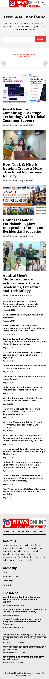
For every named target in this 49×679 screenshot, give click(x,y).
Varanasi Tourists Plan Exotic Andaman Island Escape (24, 377)
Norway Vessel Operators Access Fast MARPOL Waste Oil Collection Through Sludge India (24, 451)
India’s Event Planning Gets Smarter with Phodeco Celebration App (22, 388)
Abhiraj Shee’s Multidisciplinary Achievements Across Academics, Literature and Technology (21, 283)
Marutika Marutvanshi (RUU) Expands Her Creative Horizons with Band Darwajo (23, 424)
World (6, 643)
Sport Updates (9, 653)
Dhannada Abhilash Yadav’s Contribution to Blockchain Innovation (24, 366)
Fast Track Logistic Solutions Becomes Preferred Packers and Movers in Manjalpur (24, 491)
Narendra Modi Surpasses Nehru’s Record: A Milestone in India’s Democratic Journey (21, 411)
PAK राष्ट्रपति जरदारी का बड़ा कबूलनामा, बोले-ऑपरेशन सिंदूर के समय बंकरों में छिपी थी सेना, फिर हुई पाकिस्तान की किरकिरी (24, 637)
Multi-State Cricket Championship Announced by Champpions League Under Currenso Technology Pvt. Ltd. (23, 438)
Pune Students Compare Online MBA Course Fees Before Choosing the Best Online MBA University (24, 478)
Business (7, 605)
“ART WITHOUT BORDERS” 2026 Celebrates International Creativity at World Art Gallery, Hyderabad (23, 328)
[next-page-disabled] (45, 63)
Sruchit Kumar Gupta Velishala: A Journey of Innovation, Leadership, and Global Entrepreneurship (24, 341)
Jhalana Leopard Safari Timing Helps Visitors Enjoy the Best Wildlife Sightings (22, 355)
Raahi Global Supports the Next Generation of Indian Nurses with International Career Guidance (21, 304)
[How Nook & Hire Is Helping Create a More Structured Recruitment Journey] (24, 145)
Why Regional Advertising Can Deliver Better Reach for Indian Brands (23, 399)
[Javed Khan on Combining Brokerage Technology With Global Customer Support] (24, 89)
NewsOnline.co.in (10, 125)
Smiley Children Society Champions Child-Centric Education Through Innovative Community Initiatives (22, 465)
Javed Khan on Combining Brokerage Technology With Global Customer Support (24, 115)
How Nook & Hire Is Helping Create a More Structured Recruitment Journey (23, 170)
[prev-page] (3, 63)
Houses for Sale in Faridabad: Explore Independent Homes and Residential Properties (24, 226)
